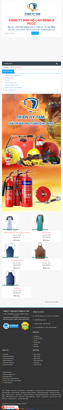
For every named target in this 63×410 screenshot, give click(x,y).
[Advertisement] (31, 49)
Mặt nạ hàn (21, 396)
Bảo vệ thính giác (38, 360)
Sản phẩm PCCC (7, 376)
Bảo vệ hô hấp (38, 364)
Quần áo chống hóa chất (11, 85)
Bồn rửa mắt (21, 390)
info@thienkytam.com (40, 319)
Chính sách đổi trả (8, 364)
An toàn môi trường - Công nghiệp (12, 380)
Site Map (36, 346)
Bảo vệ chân (37, 354)
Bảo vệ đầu (37, 356)
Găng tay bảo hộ (10, 394)
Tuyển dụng (37, 342)
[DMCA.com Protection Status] (25, 326)
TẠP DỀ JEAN (16, 288)
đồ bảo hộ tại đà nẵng (42, 392)
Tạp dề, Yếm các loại (15, 67)
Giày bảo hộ (19, 394)
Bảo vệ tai (14, 390)
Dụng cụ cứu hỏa (40, 390)
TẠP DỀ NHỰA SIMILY (16, 260)
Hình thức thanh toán (8, 362)
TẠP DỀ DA (46, 260)
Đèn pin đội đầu (15, 392)
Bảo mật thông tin (7, 360)
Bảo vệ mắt (37, 358)
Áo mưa (7, 80)
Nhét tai (39, 396)
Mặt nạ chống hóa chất (11, 396)
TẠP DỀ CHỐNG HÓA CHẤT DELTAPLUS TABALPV (17, 232)
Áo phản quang (9, 77)
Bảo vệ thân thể (7, 372)
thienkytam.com (12, 403)
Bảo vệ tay (36, 362)
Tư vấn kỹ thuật (38, 338)
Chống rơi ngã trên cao (9, 374)
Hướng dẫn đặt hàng (8, 356)
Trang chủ (6, 67)
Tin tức (35, 340)
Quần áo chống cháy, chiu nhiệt (13, 87)
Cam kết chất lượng (8, 358)
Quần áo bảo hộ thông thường (13, 75)
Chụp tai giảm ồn (30, 390)
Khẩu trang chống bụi (29, 394)
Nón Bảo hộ (45, 396)
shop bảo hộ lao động (23, 398)
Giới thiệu (5, 354)
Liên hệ (36, 344)
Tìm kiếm (35, 33)
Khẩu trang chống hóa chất (42, 394)
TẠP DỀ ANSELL (46, 232)
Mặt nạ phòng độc (30, 396)
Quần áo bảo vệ (12, 398)
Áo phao (8, 390)
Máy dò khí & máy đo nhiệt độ (11, 378)
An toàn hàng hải (7, 382)
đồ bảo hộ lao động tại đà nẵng (28, 392)
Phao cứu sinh (53, 396)
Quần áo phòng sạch (10, 90)
